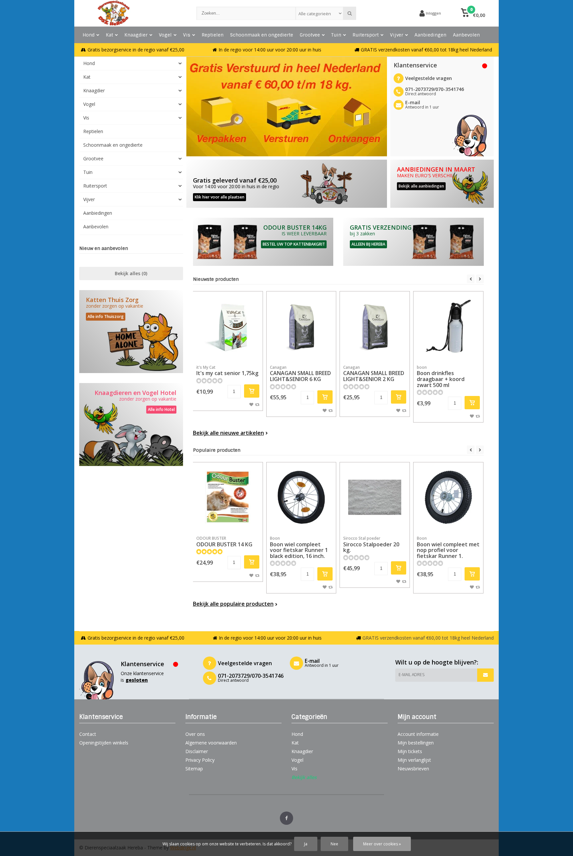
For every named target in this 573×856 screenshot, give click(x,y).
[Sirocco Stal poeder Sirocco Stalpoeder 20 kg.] (374, 497)
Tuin (336, 35)
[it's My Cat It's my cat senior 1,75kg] (227, 326)
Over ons (195, 734)
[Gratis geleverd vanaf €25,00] (286, 184)
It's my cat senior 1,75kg (227, 370)
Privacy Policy (200, 760)
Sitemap (194, 768)
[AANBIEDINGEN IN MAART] (442, 184)
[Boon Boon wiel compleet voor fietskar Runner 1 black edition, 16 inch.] (301, 497)
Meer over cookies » (382, 844)
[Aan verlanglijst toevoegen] (251, 404)
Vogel (165, 35)
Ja (305, 844)
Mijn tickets (410, 751)
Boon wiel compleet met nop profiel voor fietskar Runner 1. (448, 547)
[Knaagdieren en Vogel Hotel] (131, 424)
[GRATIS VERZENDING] (413, 242)
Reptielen (212, 35)
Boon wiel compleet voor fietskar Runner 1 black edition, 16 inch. (299, 547)
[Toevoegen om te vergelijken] (257, 404)
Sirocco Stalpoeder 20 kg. (371, 544)
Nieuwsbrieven (413, 768)
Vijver (396, 35)
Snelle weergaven (228, 351)
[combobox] (319, 13)
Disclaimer (196, 751)
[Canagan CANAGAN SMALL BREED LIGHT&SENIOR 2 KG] (374, 326)
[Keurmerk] (389, 13)
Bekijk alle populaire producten (233, 603)
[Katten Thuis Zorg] (131, 331)
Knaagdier (136, 35)
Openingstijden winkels (103, 742)
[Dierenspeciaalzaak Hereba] (131, 13)
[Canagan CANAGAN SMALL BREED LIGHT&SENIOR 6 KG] (301, 326)
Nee (334, 844)
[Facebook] (286, 818)
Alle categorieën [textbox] (314, 14)
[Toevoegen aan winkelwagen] (251, 391)
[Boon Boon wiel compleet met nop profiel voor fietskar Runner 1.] (448, 497)
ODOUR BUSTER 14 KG (224, 541)
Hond (89, 35)
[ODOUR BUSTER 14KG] (263, 242)
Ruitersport (365, 35)
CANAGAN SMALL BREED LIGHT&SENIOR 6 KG (300, 373)
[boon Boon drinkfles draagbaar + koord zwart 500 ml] (448, 326)
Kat (109, 35)
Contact (87, 734)
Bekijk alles (131, 273)
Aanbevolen (466, 35)
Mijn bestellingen (416, 742)
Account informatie (418, 734)
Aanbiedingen (430, 35)
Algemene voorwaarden (211, 742)
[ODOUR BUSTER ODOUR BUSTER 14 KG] (227, 497)
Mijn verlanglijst (414, 760)
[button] (473, 13)
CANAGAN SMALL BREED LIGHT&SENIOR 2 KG (373, 373)
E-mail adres (411, 674)
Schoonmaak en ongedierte (261, 35)
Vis (186, 35)
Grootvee (310, 35)
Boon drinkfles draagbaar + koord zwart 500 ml (441, 376)
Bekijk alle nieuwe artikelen (228, 432)
